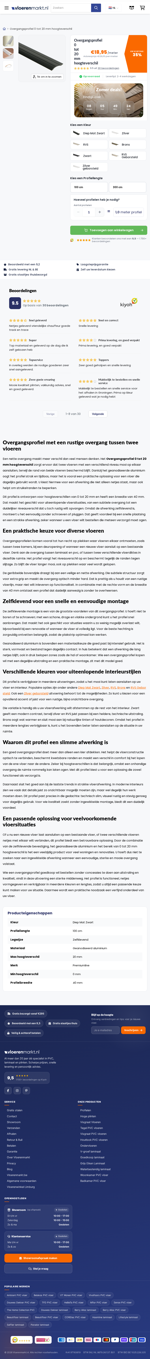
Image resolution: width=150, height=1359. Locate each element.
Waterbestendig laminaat (95, 1169)
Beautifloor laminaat (18, 1317)
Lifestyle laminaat (128, 1317)
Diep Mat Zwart (89, 688)
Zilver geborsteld (36, 693)
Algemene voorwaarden (21, 1181)
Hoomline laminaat (102, 1317)
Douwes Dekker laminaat (54, 1310)
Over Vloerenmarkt (18, 1157)
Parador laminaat (40, 1324)
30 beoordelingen (108, 68)
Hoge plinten (88, 1116)
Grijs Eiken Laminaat (92, 1163)
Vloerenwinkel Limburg (21, 1187)
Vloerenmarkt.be (17, 1175)
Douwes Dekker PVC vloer (21, 1302)
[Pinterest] (26, 1090)
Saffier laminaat (15, 1324)
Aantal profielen (83, 205)
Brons (121, 688)
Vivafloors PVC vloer (100, 1295)
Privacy (11, 1163)
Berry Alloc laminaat (85, 1310)
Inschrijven (131, 1030)
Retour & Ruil (14, 1140)
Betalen (11, 1145)
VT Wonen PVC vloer (71, 1295)
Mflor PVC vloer (98, 1302)
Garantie (12, 1151)
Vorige (50, 413)
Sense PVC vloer (123, 1302)
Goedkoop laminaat (92, 1157)
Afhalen (11, 1133)
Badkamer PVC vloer (93, 1181)
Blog (9, 1169)
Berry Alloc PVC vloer (114, 1310)
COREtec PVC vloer (75, 1317)
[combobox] (71, 8)
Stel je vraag (40, 1268)
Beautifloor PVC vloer (46, 1317)
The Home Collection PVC (21, 1310)
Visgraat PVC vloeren (93, 1133)
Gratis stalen (14, 1110)
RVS (113, 688)
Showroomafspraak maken (40, 1258)
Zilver (105, 688)
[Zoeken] (96, 8)
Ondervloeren (88, 1145)
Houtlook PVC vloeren (94, 1140)
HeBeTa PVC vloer (74, 1302)
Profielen (85, 1110)
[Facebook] (8, 1090)
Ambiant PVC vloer (17, 1295)
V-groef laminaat (90, 1151)
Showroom (14, 1122)
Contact (12, 1116)
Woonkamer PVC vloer (94, 1175)
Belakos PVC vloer (44, 1295)
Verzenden (13, 1128)
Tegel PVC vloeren (91, 1128)
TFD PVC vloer (50, 1302)
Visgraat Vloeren (90, 1122)
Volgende (98, 413)
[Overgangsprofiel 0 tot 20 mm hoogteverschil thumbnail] (8, 41)
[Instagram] (17, 1090)
